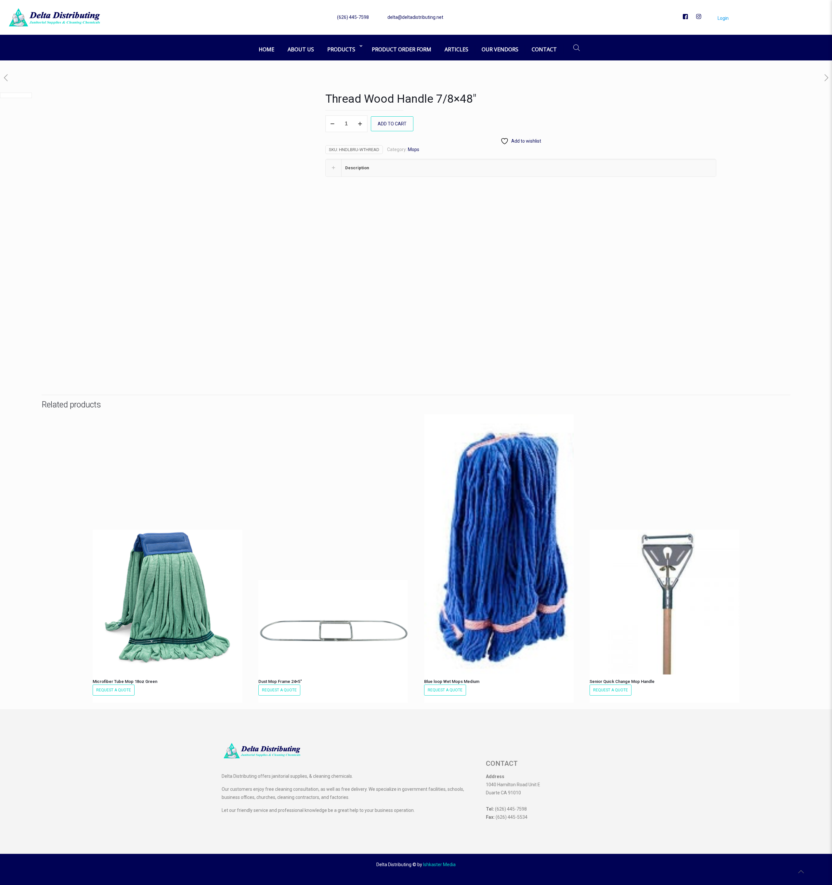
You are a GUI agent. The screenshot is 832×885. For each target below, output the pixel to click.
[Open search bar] (576, 48)
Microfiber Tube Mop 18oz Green (125, 681)
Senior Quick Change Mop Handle (622, 681)
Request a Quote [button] (113, 690)
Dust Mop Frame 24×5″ (280, 681)
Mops (413, 149)
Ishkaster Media (439, 864)
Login (723, 18)
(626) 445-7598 (353, 17)
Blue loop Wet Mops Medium (451, 681)
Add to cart (392, 123)
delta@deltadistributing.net (415, 17)
